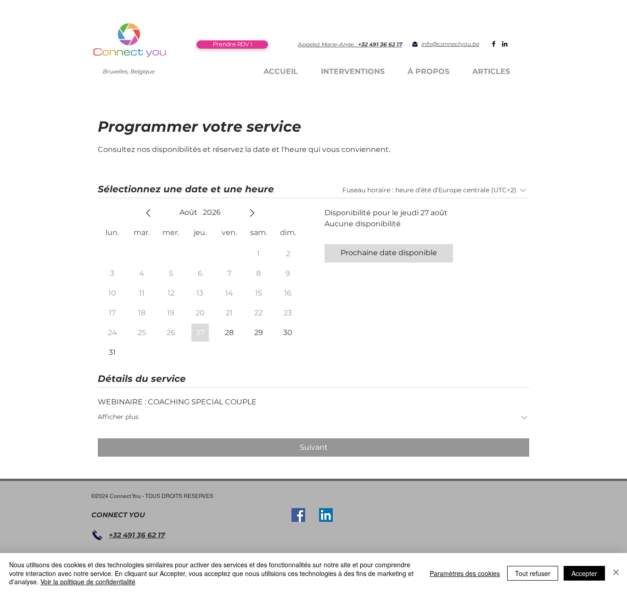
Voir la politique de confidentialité (87, 581)
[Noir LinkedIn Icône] (505, 44)
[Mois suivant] (252, 212)
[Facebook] (494, 44)
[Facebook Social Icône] (298, 515)
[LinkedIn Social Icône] (326, 515)
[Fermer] (615, 573)
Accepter (584, 573)
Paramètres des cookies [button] (465, 573)
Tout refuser (532, 573)
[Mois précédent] (148, 212)
